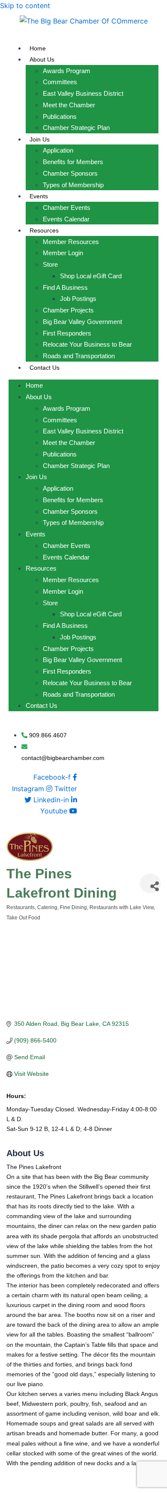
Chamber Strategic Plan (76, 127)
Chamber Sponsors (70, 173)
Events (39, 196)
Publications (60, 116)
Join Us (40, 139)
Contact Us (45, 367)
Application (58, 150)
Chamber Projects (68, 310)
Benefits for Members (73, 161)
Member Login (63, 252)
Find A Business (65, 287)
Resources (44, 230)
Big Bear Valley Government (82, 321)
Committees (60, 81)
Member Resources (71, 241)
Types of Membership (73, 184)
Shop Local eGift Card (91, 276)
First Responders (67, 333)
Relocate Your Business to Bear (87, 344)
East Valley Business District (83, 93)
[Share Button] (150, 883)
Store (50, 264)
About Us (42, 59)
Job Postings (78, 298)
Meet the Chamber (69, 105)
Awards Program (66, 70)
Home (38, 48)
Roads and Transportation (79, 355)
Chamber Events (66, 207)
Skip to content (25, 5)
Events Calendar (66, 219)
